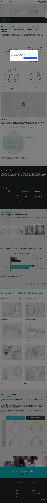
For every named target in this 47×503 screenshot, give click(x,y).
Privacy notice (20, 55)
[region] (24, 55)
